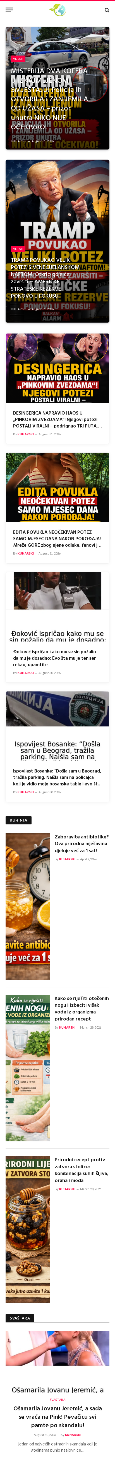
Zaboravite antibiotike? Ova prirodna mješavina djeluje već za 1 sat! (82, 844)
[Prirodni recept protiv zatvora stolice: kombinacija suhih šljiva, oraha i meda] (28, 1229)
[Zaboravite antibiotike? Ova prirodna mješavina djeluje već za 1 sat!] (28, 906)
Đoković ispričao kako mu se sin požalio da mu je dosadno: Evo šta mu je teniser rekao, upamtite (54, 658)
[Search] (106, 10)
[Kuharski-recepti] (57, 10)
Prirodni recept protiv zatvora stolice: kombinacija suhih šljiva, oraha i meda (81, 1170)
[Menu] (9, 10)
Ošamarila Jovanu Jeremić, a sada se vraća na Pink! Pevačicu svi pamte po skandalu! (57, 1417)
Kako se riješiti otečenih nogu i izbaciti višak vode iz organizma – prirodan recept (82, 1009)
